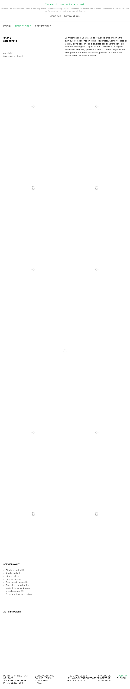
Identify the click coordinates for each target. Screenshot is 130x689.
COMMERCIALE (43, 26)
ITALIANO (122, 676)
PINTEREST (104, 678)
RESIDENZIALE (23, 26)
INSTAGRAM (104, 680)
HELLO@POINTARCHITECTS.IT (83, 678)
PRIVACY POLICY (76, 680)
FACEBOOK (104, 676)
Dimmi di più (72, 15)
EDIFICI (7, 26)
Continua (55, 15)
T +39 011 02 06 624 (77, 676)
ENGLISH (121, 678)
